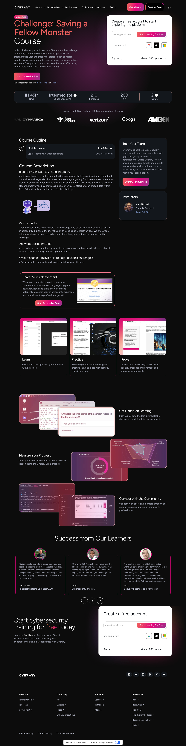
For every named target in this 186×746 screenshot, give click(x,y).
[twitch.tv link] (157, 675)
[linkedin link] (129, 675)
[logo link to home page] (27, 675)
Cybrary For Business (136, 181)
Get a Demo (135, 7)
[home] (22, 7)
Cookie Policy (45, 733)
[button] (40, 7)
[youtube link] (164, 675)
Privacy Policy (26, 733)
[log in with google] (149, 45)
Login (168, 7)
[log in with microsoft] (164, 45)
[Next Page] (100, 600)
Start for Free (154, 7)
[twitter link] (136, 675)
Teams (54, 83)
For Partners (87, 7)
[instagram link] (143, 675)
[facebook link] (150, 675)
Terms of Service (65, 733)
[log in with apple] (156, 45)
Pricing (113, 7)
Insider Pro (42, 83)
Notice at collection (76, 742)
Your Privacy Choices (102, 742)
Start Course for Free (27, 76)
